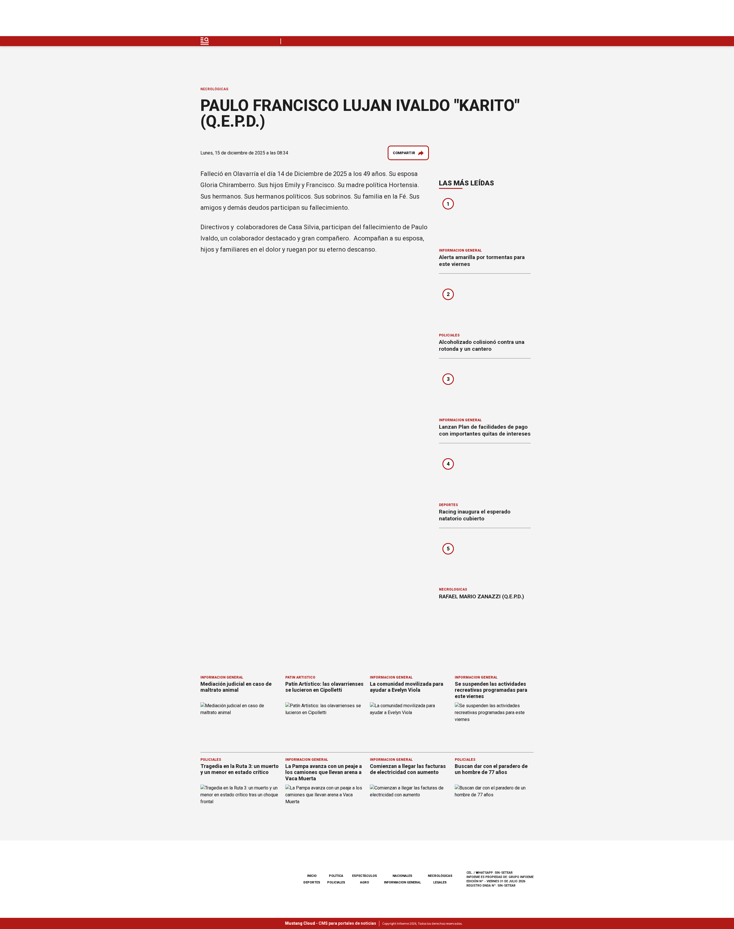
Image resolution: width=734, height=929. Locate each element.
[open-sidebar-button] (204, 41)
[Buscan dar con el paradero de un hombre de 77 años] (494, 807)
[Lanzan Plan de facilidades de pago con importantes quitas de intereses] (485, 390)
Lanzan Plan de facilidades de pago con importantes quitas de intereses (484, 430)
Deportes (448, 504)
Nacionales (402, 875)
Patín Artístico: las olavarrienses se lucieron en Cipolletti (324, 687)
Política (336, 875)
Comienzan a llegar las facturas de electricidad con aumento (408, 769)
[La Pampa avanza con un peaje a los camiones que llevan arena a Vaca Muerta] (324, 807)
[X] (529, 19)
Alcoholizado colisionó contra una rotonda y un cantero (481, 345)
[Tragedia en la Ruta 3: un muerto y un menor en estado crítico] (240, 807)
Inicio (312, 875)
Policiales (449, 335)
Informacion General (460, 250)
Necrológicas (214, 89)
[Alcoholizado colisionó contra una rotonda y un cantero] (485, 305)
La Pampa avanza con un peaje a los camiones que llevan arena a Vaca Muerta (323, 772)
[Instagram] (502, 19)
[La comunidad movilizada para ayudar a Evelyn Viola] (409, 724)
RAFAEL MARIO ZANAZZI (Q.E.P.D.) (481, 596)
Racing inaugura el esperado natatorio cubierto (474, 515)
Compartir (404, 153)
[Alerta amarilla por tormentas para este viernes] (485, 220)
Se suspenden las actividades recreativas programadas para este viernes (491, 690)
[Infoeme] (237, 20)
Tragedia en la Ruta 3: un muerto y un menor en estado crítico (239, 769)
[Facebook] (488, 19)
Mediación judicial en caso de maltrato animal (236, 687)
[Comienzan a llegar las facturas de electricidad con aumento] (409, 807)
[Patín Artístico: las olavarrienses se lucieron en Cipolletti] (324, 724)
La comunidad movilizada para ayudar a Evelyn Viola (406, 687)
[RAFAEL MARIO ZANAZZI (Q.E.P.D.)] (485, 559)
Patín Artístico (300, 677)
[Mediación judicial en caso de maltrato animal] (240, 724)
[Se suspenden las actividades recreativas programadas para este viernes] (494, 724)
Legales (440, 882)
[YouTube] (515, 19)
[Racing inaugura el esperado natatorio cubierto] (485, 475)
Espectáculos (364, 875)
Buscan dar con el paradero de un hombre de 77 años (491, 769)
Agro (364, 882)
